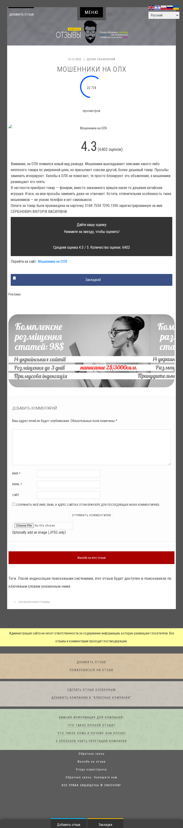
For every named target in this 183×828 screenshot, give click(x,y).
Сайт (15, 495)
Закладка (93, 280)
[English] (151, 7)
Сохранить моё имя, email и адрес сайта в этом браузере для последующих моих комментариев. (88, 505)
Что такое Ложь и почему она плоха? (91, 733)
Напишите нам (105, 777)
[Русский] (170, 7)
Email (17, 484)
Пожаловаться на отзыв (91, 670)
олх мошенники (28, 602)
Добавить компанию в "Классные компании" (91, 698)
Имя (16, 473)
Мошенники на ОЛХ (52, 261)
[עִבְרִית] (158, 7)
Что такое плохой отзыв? (91, 725)
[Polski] (164, 7)
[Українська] (176, 7)
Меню (91, 12)
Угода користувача (91, 769)
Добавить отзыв (25, 14)
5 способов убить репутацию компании (91, 741)
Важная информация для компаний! (91, 717)
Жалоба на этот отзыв (91, 558)
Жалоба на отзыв (91, 762)
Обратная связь (92, 754)
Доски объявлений (101, 59)
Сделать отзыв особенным (91, 690)
